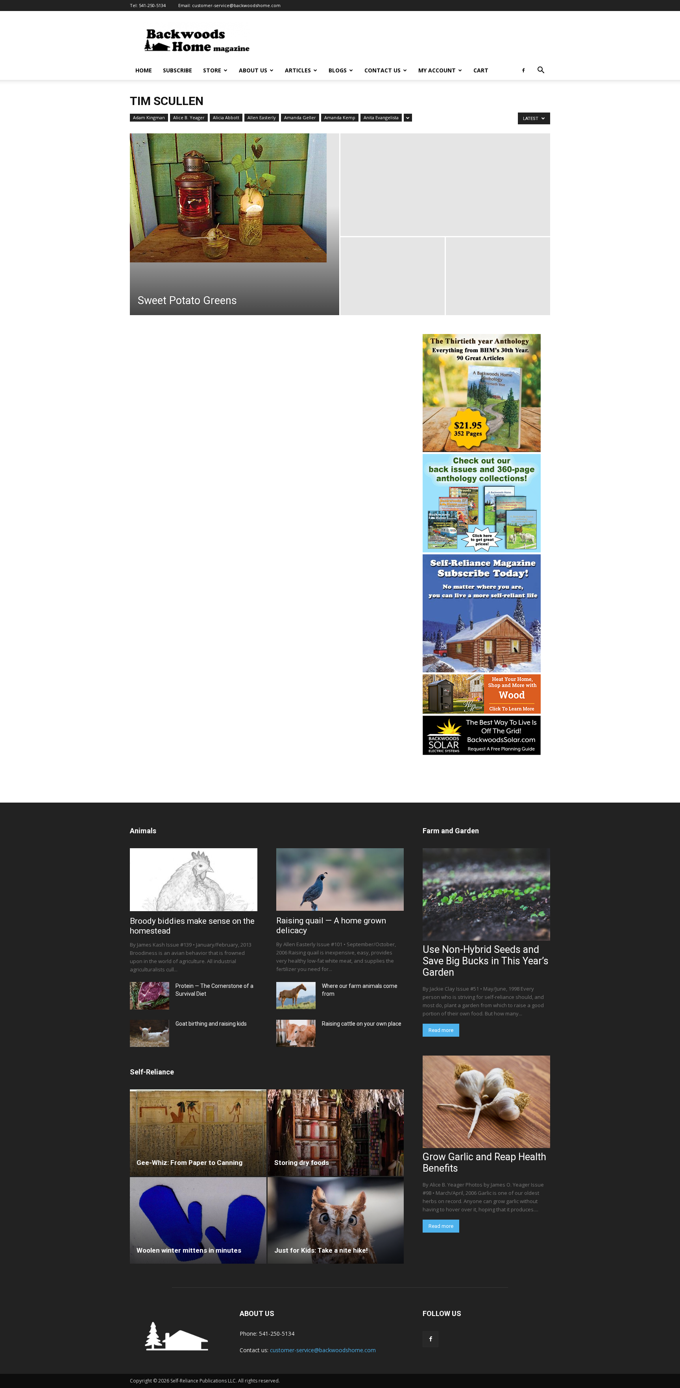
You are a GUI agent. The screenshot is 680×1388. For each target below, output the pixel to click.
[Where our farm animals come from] (296, 995)
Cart (480, 70)
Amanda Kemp (339, 117)
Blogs (338, 70)
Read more (441, 1030)
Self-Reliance (152, 1072)
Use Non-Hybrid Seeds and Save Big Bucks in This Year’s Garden (486, 961)
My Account (437, 70)
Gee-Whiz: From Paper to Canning (189, 1163)
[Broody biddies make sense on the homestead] (193, 879)
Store (212, 70)
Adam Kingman (149, 117)
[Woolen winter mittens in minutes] (198, 1220)
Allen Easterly (262, 117)
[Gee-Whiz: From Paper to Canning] (198, 1132)
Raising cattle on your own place (361, 1024)
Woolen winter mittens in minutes (189, 1250)
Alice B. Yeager (189, 117)
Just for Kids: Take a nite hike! (321, 1250)
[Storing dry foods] (336, 1132)
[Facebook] (523, 70)
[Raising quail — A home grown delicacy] (340, 879)
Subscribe (177, 70)
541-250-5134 (152, 5)
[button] (540, 71)
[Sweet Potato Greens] (234, 197)
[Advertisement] (407, 39)
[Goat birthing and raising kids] (149, 1033)
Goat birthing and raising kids (211, 1024)
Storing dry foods (301, 1163)
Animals (143, 831)
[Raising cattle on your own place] (296, 1033)
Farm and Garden (451, 831)
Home (143, 70)
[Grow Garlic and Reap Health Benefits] (486, 1102)
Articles (298, 70)
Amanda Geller (300, 117)
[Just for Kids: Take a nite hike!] (336, 1220)
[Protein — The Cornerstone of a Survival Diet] (149, 996)
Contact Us (382, 70)
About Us (253, 70)
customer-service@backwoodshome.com (236, 5)
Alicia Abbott (226, 117)
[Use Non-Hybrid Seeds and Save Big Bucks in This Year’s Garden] (486, 894)
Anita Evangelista (381, 117)
